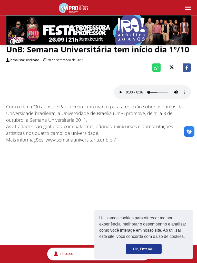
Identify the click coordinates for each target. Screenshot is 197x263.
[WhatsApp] (156, 67)
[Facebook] (187, 67)
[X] (171, 67)
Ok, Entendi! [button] (144, 249)
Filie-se (66, 253)
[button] (186, 237)
